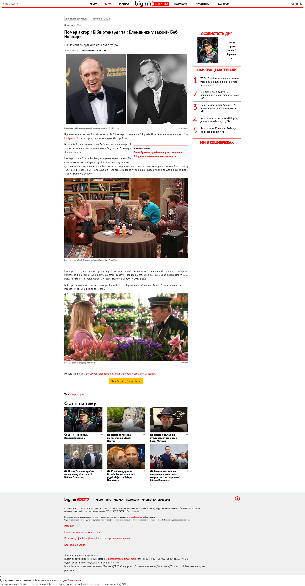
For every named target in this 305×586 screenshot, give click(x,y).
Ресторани (180, 3)
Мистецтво (203, 3)
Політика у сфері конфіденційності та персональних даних (97, 538)
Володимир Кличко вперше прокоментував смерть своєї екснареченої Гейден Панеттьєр (165, 476)
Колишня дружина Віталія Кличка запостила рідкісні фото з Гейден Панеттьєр (121, 476)
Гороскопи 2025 (101, 18)
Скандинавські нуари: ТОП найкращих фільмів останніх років (219, 93)
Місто (93, 3)
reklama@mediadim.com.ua (120, 558)
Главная (68, 25)
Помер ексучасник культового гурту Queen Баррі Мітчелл (163, 437)
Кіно (108, 3)
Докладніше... (75, 580)
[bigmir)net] (144, 4)
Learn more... (94, 584)
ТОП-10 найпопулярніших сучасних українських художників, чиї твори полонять (220, 82)
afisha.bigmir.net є (136, 517)
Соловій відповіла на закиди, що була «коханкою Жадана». (122, 373)
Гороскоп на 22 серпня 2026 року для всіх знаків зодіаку (219, 119)
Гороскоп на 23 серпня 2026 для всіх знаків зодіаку (218, 130)
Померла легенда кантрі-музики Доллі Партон (119, 437)
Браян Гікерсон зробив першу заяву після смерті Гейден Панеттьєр (79, 474)
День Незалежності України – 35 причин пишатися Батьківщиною (218, 106)
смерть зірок (77, 394)
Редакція (69, 525)
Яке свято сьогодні (76, 18)
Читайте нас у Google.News (126, 381)
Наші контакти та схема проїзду (82, 532)
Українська (9, 3)
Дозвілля (223, 3)
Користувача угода (74, 544)
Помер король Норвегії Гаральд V (76, 436)
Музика (124, 3)
